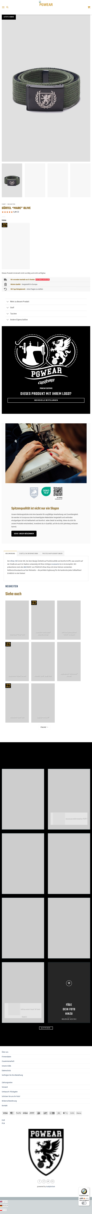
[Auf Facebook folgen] (39, 1181)
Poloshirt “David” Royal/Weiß (43, 676)
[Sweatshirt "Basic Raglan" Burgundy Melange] (43, 620)
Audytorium (50, 1187)
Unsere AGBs (6, 1066)
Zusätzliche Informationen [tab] (28, 553)
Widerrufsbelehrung (9, 1101)
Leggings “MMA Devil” (43, 718)
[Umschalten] (7, 302)
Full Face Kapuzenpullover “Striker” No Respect (69, 633)
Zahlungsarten (7, 1083)
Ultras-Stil (14, 561)
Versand (5, 1087)
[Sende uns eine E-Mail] (53, 1181)
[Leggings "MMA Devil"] (43, 702)
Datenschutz (6, 1071)
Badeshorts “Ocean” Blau (17, 718)
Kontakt (4, 1106)
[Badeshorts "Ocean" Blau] (17, 702)
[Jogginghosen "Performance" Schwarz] (69, 661)
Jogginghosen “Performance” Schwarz (68, 675)
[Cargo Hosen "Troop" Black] (17, 620)
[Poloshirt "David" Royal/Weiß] (43, 661)
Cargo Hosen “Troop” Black (17, 635)
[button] (3, 7)
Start (4, 204)
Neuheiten (11, 204)
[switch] (84, 1203)
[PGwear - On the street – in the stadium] (46, 7)
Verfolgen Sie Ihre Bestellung (12, 1075)
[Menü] (88, 1188)
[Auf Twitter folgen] (48, 1181)
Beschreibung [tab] (10, 553)
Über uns (5, 1052)
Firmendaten (6, 1057)
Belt (25, 567)
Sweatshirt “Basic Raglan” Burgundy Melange (43, 633)
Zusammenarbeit (8, 1061)
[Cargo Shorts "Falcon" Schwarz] (17, 661)
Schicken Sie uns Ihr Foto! (11, 1096)
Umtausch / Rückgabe (9, 1092)
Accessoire (55, 564)
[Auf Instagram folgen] (44, 1181)
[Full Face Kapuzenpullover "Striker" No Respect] (69, 620)
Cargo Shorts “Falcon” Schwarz (17, 676)
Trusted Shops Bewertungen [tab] (52, 553)
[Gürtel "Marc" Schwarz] (16, 246)
